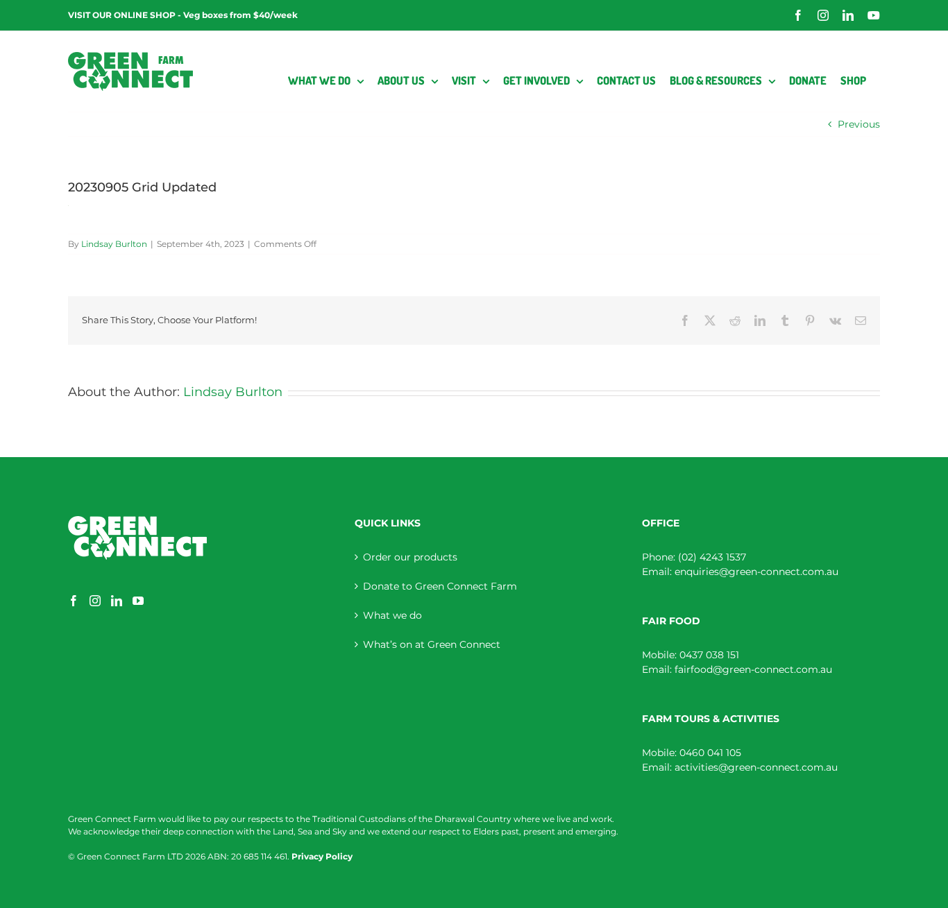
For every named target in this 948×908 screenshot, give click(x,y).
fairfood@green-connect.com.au (753, 669)
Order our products (410, 557)
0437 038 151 (709, 655)
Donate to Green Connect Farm (440, 586)
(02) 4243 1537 (712, 557)
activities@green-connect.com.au (756, 767)
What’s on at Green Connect (431, 644)
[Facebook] (73, 600)
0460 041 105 (710, 752)
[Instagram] (95, 600)
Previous (859, 124)
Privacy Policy (322, 856)
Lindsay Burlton (114, 244)
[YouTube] (138, 600)
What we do (392, 615)
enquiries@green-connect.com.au (756, 571)
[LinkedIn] (116, 600)
